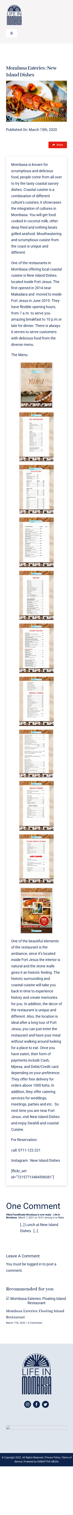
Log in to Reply (56, 1217)
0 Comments (35, 1322)
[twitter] (45, 1404)
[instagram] (27, 1404)
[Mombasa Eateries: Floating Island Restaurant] (36, 1300)
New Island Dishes (42, 275)
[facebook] (36, 1404)
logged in (34, 1264)
